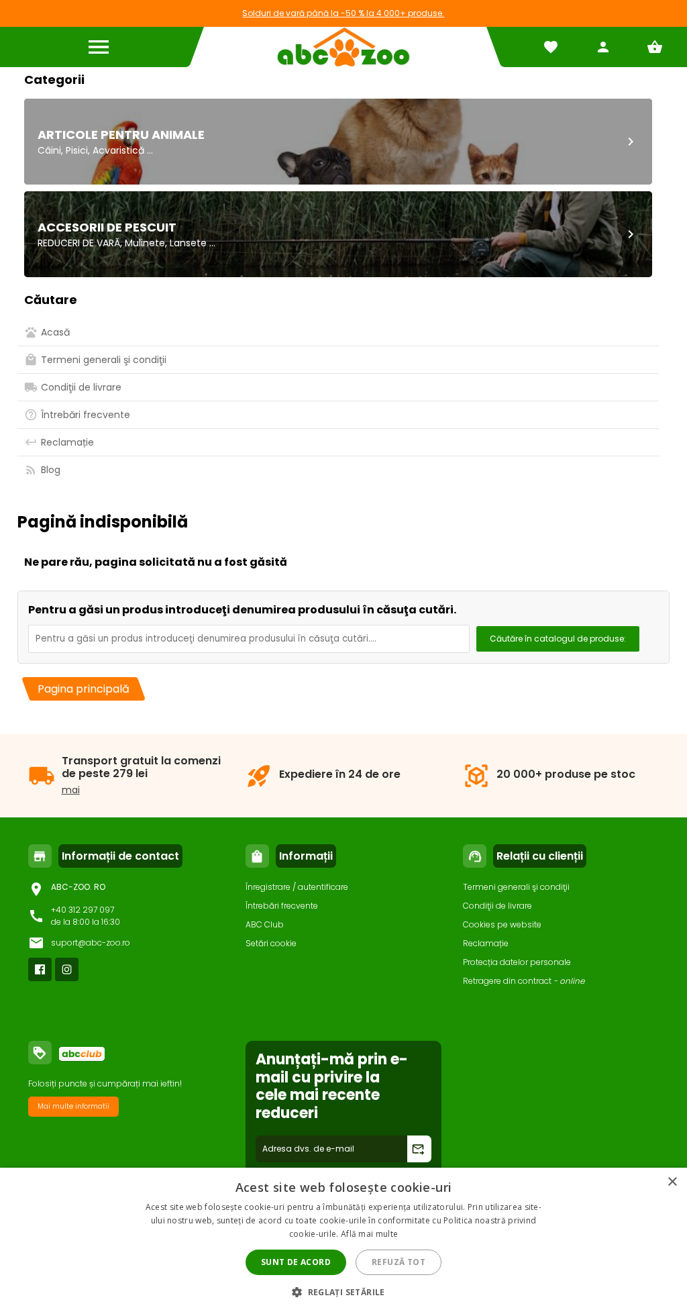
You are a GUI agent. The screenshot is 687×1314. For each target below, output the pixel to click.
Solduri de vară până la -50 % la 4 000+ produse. (343, 13)
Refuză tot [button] (398, 1262)
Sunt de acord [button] (296, 1262)
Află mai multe (369, 1234)
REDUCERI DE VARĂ (79, 243)
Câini (49, 150)
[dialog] (343, 1241)
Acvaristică (118, 150)
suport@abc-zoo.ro (90, 942)
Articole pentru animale (121, 134)
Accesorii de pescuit (107, 227)
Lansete (188, 243)
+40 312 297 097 (82, 909)
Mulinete (145, 243)
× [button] (672, 1182)
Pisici (77, 150)
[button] (343, 1291)
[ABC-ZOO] (343, 47)
